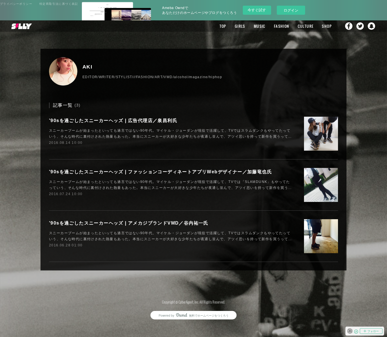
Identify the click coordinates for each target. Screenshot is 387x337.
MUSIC (259, 26)
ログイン (291, 10)
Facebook (349, 26)
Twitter (360, 26)
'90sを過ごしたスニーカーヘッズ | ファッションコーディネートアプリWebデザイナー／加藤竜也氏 (160, 171)
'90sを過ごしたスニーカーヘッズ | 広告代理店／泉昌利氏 (113, 120)
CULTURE (306, 26)
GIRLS (240, 26)
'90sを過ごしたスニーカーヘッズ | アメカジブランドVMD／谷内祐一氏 (129, 223)
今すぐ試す (257, 9)
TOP (223, 26)
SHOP (327, 26)
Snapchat (371, 26)
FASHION (281, 26)
